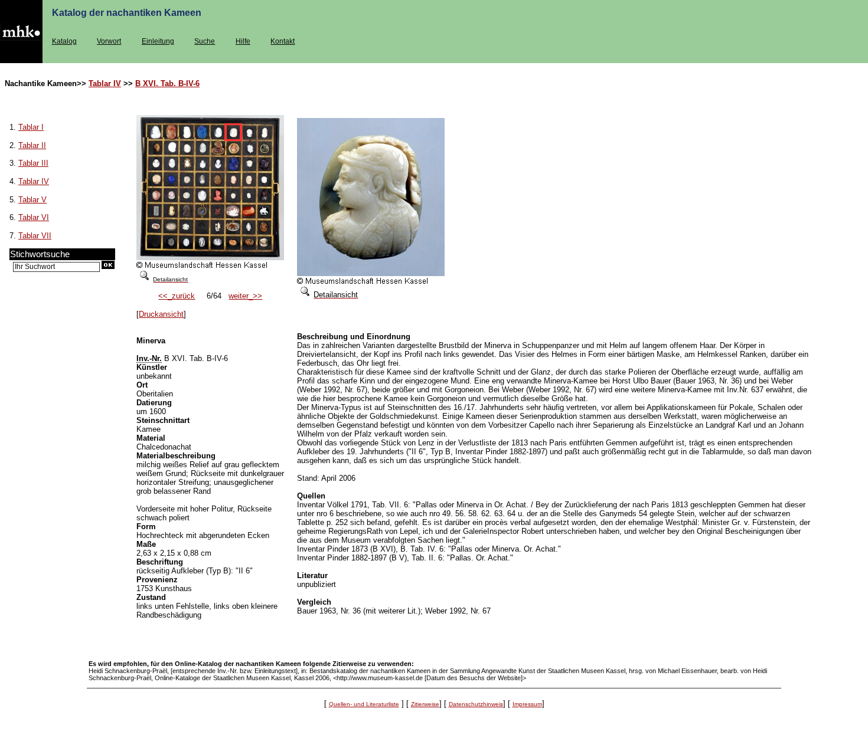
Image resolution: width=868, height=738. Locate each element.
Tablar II (32, 145)
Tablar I (31, 127)
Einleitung (158, 41)
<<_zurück (176, 295)
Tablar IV (105, 83)
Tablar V (32, 199)
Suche (204, 41)
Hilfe (243, 41)
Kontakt (282, 41)
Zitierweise (425, 704)
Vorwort (109, 41)
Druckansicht (161, 314)
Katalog (64, 41)
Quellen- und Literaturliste (364, 704)
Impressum (527, 704)
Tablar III (33, 163)
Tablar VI (33, 217)
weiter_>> (245, 295)
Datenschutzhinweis (476, 704)
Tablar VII (34, 235)
